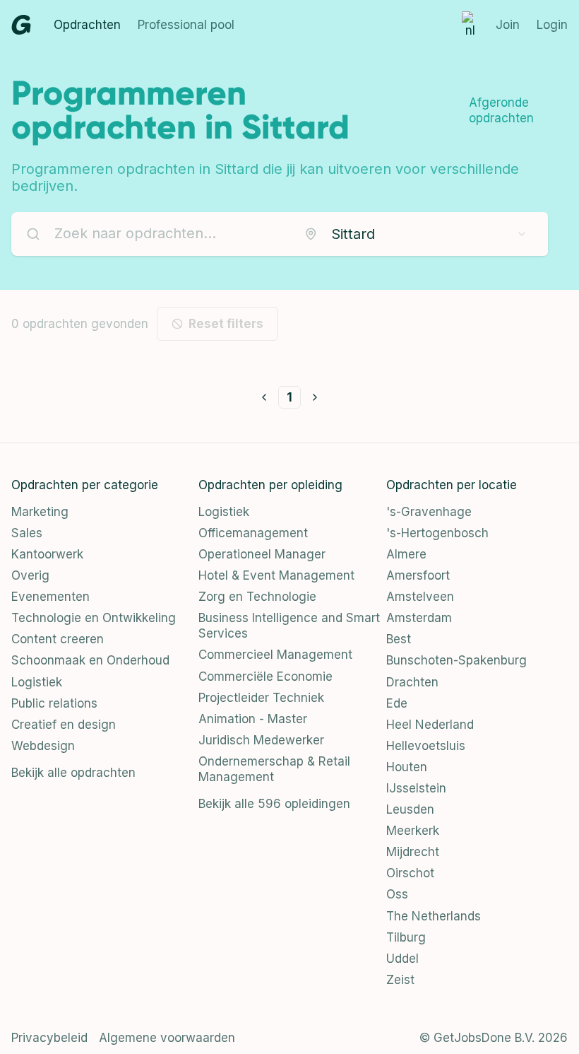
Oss (397, 894)
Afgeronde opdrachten (501, 110)
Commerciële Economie (265, 676)
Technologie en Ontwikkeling (93, 618)
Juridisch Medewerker (261, 740)
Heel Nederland (430, 725)
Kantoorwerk (47, 554)
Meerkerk (412, 831)
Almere (406, 554)
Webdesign (43, 746)
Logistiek (36, 682)
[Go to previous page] (264, 397)
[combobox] (416, 234)
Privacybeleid (49, 1038)
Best (398, 639)
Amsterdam (419, 618)
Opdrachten (87, 25)
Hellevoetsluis (425, 746)
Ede (396, 703)
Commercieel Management (275, 655)
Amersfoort (418, 575)
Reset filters (226, 324)
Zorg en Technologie (257, 597)
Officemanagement (253, 533)
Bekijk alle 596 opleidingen (274, 804)
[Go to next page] (315, 397)
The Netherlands (433, 916)
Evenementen (50, 597)
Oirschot (410, 873)
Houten (406, 767)
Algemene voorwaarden (167, 1038)
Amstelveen (420, 597)
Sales (26, 533)
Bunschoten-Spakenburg (456, 660)
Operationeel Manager (262, 554)
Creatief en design (63, 725)
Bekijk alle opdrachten (73, 773)
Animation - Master (252, 719)
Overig (30, 575)
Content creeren (57, 639)
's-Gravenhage (429, 512)
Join (508, 25)
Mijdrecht (412, 852)
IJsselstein (416, 788)
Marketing (39, 512)
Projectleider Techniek (261, 698)
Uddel (402, 958)
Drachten (412, 682)
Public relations (54, 703)
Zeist (400, 980)
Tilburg (406, 937)
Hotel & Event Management (276, 575)
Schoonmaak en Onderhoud (90, 660)
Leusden (410, 809)
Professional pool (186, 25)
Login (552, 25)
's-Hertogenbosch (437, 533)
